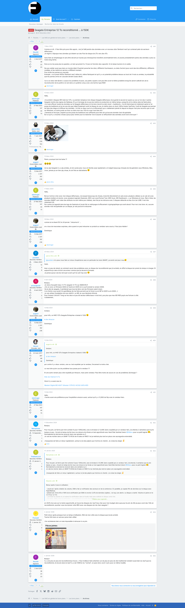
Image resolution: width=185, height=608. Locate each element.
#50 (154, 340)
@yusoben (49, 260)
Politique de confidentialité (131, 605)
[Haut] (152, 605)
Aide (142, 605)
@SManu (130, 432)
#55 (154, 556)
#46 (154, 219)
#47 (154, 252)
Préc (32, 41)
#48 (154, 280)
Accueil (148, 605)
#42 (154, 93)
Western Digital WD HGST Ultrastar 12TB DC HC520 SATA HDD (66, 385)
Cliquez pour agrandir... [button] (100, 499)
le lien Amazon (49, 319)
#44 (154, 156)
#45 (154, 189)
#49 (154, 308)
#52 (154, 423)
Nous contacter (103, 605)
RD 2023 (37, 605)
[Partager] (151, 46)
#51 (154, 392)
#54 (154, 512)
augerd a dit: (50, 344)
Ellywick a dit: (50, 481)
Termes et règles (115, 605)
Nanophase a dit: (51, 455)
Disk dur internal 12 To (52, 377)
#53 (154, 451)
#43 (154, 123)
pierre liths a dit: (51, 256)
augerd (32, 33)
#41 (154, 46)
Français (45, 605)
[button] (68, 19)
